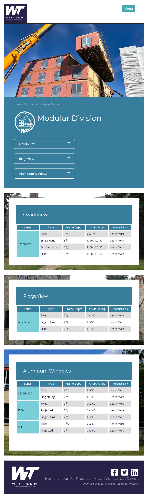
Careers (133, 479)
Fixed (44, 234)
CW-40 (91, 315)
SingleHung (48, 397)
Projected (47, 410)
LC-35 (90, 417)
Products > (32, 104)
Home (50, 479)
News (98, 479)
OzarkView (26, 144)
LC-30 (90, 322)
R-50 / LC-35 (95, 247)
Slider (44, 254)
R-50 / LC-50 (95, 240)
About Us (66, 479)
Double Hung (49, 247)
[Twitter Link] (125, 474)
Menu (128, 9)
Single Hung (48, 240)
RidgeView (26, 159)
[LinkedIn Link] (134, 474)
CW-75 (91, 234)
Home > (19, 104)
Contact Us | (116, 479)
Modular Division (50, 104)
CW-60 (91, 403)
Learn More (117, 234)
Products (84, 479)
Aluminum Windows (33, 174)
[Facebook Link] (115, 474)
